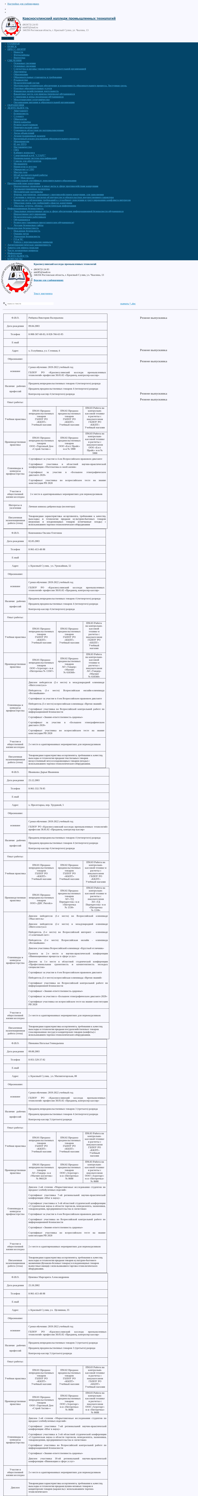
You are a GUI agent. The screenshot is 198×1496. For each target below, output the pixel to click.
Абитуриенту (21, 110)
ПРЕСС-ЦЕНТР (16, 49)
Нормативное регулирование (30, 214)
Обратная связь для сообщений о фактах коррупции (43, 203)
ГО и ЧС (18, 239)
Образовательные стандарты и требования (38, 77)
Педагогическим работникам (30, 217)
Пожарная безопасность (27, 231)
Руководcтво (21, 80)
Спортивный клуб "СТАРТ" (30, 155)
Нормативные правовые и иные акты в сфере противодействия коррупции (56, 186)
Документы (20, 71)
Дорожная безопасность (27, 236)
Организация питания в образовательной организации (44, 102)
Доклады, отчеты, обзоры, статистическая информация (45, 205)
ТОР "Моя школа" (24, 177)
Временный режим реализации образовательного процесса (46, 138)
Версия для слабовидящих (48, 280)
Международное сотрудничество (32, 99)
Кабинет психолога (24, 152)
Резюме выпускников (26, 124)
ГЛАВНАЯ (13, 43)
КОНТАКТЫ (14, 258)
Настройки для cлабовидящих (23, 3)
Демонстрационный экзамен (29, 136)
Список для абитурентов (27, 161)
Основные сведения (25, 63)
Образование (21, 74)
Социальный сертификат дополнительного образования (45, 180)
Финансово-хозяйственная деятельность (36, 91)
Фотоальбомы (22, 55)
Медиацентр (20, 163)
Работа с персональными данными (33, 242)
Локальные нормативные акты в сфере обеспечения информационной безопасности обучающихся (69, 211)
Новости (18, 52)
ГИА (16, 150)
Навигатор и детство (25, 166)
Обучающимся (22, 219)
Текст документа (43, 293)
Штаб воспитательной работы (31, 175)
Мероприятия (21, 141)
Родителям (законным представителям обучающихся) (44, 222)
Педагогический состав (26, 82)
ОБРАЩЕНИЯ (15, 105)
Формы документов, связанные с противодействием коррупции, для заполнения (59, 194)
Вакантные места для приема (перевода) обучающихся (44, 94)
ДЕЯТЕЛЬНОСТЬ (18, 108)
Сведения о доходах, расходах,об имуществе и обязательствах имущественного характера (64, 197)
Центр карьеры (22, 122)
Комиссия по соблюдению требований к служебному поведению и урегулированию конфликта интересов (72, 200)
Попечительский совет (26, 127)
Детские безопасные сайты (28, 225)
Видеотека (19, 57)
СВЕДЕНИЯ (14, 60)
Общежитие (20, 119)
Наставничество (23, 147)
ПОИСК (12, 46)
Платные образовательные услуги (33, 88)
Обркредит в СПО (24, 169)
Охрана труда (21, 233)
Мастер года (20, 172)
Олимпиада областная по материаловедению (39, 130)
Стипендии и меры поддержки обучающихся (39, 96)
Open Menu (7, 38)
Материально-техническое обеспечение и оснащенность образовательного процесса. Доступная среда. (70, 85)
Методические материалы (28, 191)
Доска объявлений (24, 133)
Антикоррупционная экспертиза (32, 189)
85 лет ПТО (20, 144)
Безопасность (21, 113)
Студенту (19, 116)
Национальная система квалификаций (35, 158)
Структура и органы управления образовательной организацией (50, 69)
